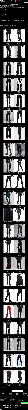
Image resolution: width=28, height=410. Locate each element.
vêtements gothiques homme (8, 28)
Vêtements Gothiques (2, 28)
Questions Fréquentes (12, 400)
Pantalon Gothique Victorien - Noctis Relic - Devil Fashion (19, 43)
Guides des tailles (21, 398)
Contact (20, 399)
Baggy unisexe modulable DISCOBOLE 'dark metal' (19, 59)
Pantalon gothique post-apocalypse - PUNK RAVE (8, 124)
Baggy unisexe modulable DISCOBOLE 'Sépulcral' (8, 75)
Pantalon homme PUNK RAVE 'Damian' (8, 253)
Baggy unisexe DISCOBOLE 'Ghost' (8, 91)
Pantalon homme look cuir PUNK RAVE (8, 351)
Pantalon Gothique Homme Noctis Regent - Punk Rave (8, 43)
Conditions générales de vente (4, 399)
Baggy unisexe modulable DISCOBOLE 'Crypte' (8, 222)
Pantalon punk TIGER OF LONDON (8, 318)
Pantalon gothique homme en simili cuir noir (9, 157)
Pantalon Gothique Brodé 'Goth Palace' (9, 172)
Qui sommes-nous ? (12, 398)
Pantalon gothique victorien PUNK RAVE (8, 237)
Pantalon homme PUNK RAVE (19, 367)
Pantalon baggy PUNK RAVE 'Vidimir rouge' (8, 270)
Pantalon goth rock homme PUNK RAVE (19, 156)
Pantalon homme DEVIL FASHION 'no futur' (8, 189)
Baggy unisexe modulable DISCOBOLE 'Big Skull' (19, 92)
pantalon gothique (13, 28)
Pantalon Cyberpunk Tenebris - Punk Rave (8, 59)
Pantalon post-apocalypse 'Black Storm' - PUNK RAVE (8, 108)
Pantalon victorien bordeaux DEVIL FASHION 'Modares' (8, 384)
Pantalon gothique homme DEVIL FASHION (19, 173)
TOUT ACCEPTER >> (24, 402)
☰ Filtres (26, 2)
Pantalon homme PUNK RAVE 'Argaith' (8, 286)
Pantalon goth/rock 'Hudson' (19, 302)
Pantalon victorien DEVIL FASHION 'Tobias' (19, 205)
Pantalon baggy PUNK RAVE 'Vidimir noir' (19, 253)
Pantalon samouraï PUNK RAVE (20, 286)
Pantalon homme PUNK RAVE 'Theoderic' (19, 319)
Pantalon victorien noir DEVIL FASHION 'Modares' (20, 384)
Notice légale (2, 400)
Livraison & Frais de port (3, 398)
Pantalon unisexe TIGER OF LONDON (8, 302)
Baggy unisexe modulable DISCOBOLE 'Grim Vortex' (19, 75)
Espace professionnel (21, 400)
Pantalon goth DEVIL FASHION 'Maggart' (19, 221)
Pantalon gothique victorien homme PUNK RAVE (19, 238)
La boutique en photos (12, 399)
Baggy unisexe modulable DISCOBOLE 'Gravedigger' (19, 108)
